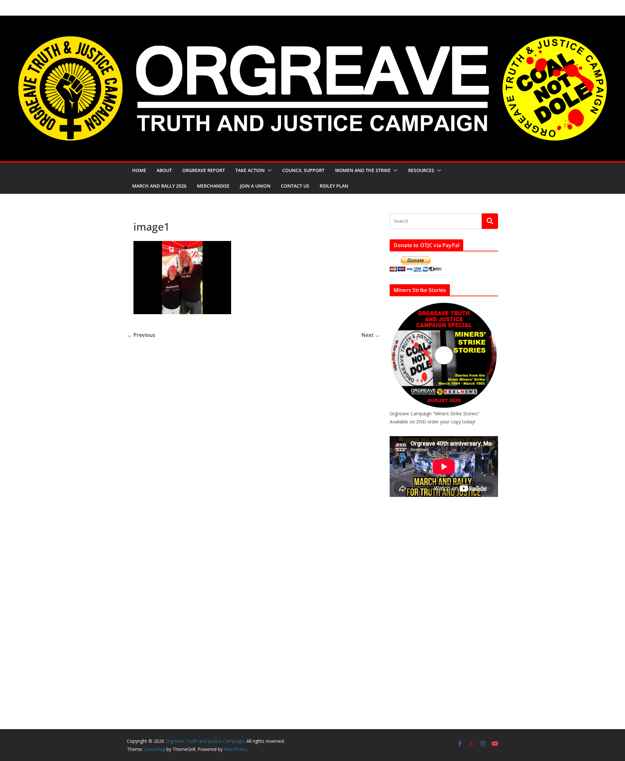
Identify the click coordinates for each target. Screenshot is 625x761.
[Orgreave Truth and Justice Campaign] (312, 20)
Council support (303, 170)
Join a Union (255, 186)
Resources (421, 170)
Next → (370, 335)
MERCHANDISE (213, 186)
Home (139, 170)
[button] (268, 170)
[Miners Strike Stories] (444, 305)
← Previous (141, 335)
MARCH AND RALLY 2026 (159, 186)
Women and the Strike (363, 170)
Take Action (250, 170)
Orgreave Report (203, 170)
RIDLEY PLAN (334, 186)
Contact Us (295, 186)
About (164, 170)
